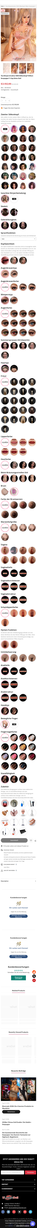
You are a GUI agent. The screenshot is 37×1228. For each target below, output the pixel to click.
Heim (2, 6)
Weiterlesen (11, 1112)
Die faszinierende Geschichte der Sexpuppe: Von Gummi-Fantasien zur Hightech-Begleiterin (16, 1135)
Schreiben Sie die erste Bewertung (18, 916)
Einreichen (30, 1172)
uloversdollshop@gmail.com (17, 1208)
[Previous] (31, 59)
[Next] (34, 59)
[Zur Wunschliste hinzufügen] (31, 840)
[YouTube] (25, 1212)
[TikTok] (19, 1212)
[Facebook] (3, 1212)
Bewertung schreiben (18, 977)
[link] (9, 1020)
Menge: (3, 97)
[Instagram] (8, 1212)
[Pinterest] (14, 1212)
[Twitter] (30, 1212)
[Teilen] (34, 840)
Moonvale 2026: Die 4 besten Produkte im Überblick (18, 1107)
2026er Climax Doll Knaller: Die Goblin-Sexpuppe (16, 1123)
